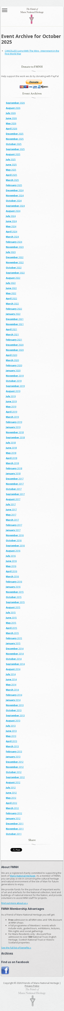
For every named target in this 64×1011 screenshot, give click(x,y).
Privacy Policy (32, 985)
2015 (15, 591)
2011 (14, 823)
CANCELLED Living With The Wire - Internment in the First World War (32, 52)
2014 (14, 648)
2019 (15, 375)
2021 (14, 319)
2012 (14, 761)
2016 (15, 535)
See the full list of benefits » (16, 947)
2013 (15, 705)
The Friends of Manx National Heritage (32, 16)
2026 (15, 102)
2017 (14, 478)
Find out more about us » (14, 903)
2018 (15, 432)
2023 (15, 247)
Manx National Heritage (22, 875)
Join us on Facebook (5, 970)
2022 (14, 257)
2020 (14, 344)
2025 (14, 133)
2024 (14, 190)
